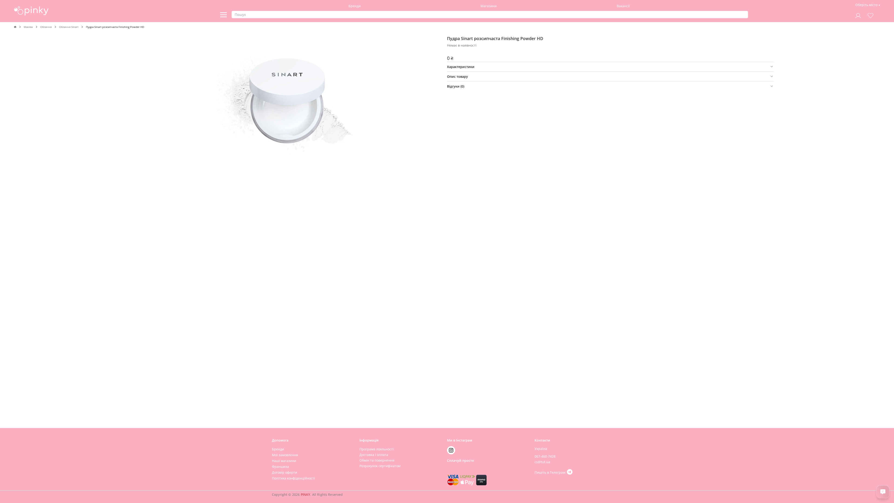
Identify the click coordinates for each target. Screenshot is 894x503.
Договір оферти (284, 472)
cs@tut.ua (542, 462)
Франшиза (280, 466)
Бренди (355, 6)
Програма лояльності (376, 449)
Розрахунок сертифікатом (379, 466)
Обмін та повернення (376, 460)
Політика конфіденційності (293, 478)
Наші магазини (284, 461)
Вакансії (623, 6)
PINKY (305, 494)
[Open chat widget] (882, 491)
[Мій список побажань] (870, 15)
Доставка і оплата (373, 454)
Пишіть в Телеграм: (551, 472)
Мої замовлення (285, 455)
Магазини (489, 6)
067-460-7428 (545, 456)
